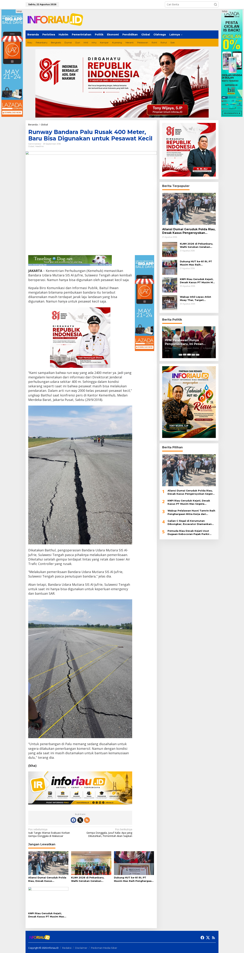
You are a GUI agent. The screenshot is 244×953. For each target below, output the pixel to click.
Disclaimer (81, 947)
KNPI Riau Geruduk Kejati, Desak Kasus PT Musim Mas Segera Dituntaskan (46, 915)
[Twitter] (80, 820)
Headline (39, 146)
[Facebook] (73, 820)
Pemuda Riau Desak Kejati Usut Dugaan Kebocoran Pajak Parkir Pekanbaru (188, 532)
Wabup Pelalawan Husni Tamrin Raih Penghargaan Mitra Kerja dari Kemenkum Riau (191, 512)
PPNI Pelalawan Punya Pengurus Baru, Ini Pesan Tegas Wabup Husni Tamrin (186, 342)
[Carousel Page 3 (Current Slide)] (189, 354)
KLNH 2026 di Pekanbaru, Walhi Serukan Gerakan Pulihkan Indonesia (87, 879)
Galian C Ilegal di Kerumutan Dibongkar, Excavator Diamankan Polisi (190, 522)
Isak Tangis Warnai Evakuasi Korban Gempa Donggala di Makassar (49, 832)
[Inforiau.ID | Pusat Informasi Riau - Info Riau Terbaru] (57, 19)
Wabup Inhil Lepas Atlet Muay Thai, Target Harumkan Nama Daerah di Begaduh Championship (197, 298)
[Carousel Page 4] (193, 354)
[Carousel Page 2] (184, 354)
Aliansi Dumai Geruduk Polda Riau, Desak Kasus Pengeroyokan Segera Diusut (47, 879)
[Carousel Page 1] (180, 354)
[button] (215, 4)
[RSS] (87, 820)
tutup (19, 11)
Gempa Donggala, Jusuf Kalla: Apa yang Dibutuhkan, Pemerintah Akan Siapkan (109, 832)
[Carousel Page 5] (197, 354)
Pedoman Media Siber (104, 947)
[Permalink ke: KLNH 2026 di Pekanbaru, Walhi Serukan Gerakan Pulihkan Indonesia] (91, 862)
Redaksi (66, 947)
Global (31, 146)
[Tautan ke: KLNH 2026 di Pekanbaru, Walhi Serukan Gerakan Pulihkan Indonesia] (169, 249)
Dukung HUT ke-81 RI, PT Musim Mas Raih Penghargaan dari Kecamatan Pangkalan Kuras (133, 879)
